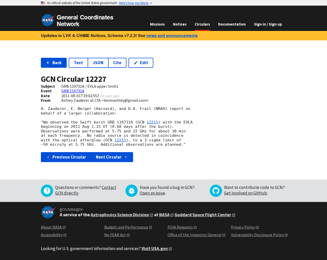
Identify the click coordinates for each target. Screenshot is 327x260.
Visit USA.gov (155, 248)
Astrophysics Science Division (120, 215)
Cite (117, 62)
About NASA (51, 227)
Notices (179, 24)
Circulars (202, 24)
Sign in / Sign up (268, 24)
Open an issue (152, 193)
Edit (144, 62)
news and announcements (172, 35)
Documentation (232, 24)
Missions (157, 24)
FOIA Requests (180, 227)
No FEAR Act (115, 234)
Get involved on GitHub (245, 193)
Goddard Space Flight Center (202, 215)
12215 (152, 122)
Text (78, 62)
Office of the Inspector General (194, 234)
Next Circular (109, 157)
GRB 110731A (72, 90)
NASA (164, 215)
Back (57, 62)
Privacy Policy (243, 227)
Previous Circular (69, 157)
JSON (98, 62)
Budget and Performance (126, 227)
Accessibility (52, 234)
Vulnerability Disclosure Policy (257, 234)
